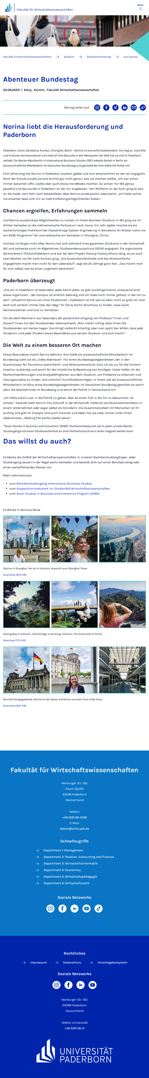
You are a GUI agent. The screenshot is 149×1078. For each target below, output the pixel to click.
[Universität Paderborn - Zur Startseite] (8, 7)
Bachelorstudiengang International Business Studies (54, 483)
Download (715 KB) (14, 640)
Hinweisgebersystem (112, 962)
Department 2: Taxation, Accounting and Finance (79, 857)
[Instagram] (50, 908)
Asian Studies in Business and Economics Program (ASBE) (58, 493)
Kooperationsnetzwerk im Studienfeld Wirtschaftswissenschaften (63, 488)
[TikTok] (98, 908)
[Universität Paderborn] (74, 1051)
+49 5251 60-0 (74, 1028)
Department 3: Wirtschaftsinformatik (71, 863)
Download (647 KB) (14, 705)
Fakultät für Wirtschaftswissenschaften (45, 9)
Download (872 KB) (15, 574)
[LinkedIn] (74, 908)
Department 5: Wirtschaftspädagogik (70, 876)
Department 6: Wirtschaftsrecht (66, 883)
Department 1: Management (63, 850)
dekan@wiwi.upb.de (74, 828)
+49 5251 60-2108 (74, 817)
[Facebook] (62, 908)
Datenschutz (72, 962)
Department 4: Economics (62, 870)
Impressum (38, 962)
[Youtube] (86, 908)
